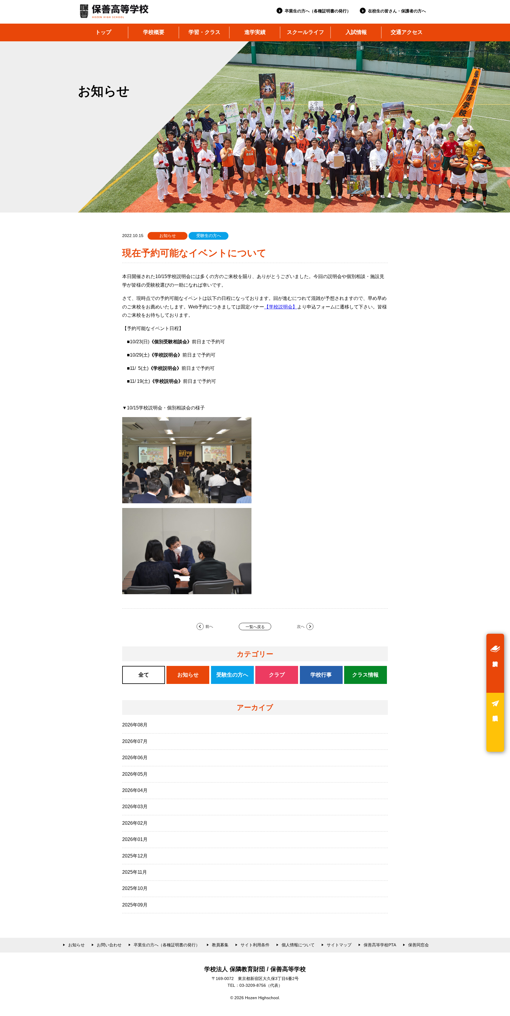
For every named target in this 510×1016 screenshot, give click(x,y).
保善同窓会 (418, 945)
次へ (301, 626)
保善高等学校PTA (380, 945)
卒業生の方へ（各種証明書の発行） (318, 11)
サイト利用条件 (255, 945)
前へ (209, 626)
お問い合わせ (109, 945)
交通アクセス (407, 32)
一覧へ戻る (255, 627)
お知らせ (76, 945)
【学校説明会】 (280, 306)
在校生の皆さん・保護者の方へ (397, 11)
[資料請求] (495, 663)
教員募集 (220, 945)
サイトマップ (339, 945)
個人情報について (298, 945)
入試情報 (356, 32)
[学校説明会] (495, 722)
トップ (103, 32)
